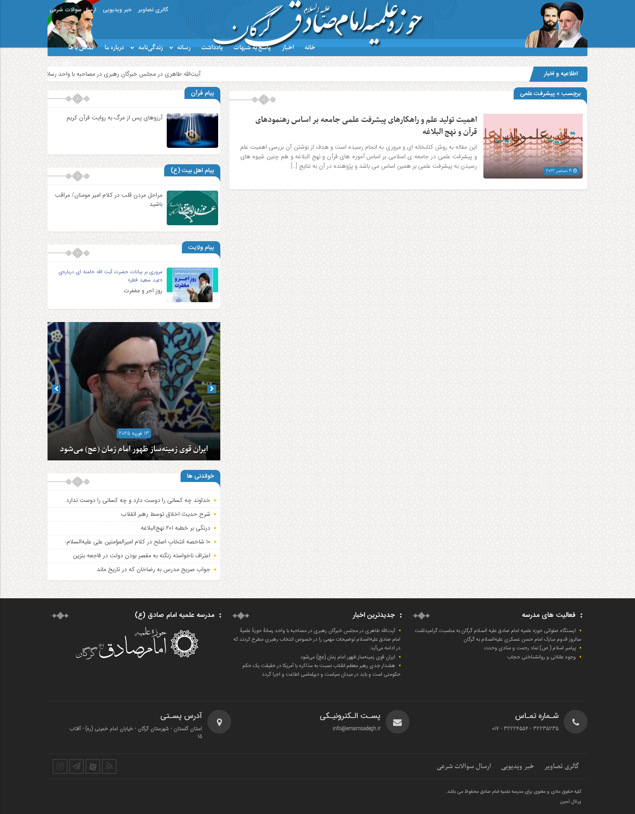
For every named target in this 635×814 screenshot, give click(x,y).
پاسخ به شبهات (252, 47)
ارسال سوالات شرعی (73, 10)
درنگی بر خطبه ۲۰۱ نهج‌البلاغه (175, 528)
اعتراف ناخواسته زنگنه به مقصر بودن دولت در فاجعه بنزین (141, 555)
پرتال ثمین (570, 802)
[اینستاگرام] (60, 766)
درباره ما (114, 47)
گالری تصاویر (153, 10)
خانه (310, 47)
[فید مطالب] (109, 766)
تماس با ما (81, 47)
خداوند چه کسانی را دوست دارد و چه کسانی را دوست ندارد (138, 500)
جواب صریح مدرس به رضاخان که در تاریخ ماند (153, 569)
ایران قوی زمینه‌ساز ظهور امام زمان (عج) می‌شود (134, 449)
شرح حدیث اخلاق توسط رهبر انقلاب (165, 514)
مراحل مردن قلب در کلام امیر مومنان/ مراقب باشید (108, 199)
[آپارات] (93, 766)
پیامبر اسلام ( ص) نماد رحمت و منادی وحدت (530, 648)
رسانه (183, 47)
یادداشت (212, 47)
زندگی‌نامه (150, 47)
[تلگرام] (76, 766)
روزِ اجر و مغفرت (143, 290)
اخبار (288, 47)
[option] (134, 391)
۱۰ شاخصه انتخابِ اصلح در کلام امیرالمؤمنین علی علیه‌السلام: (137, 541)
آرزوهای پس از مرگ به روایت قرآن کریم (114, 117)
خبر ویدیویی (117, 10)
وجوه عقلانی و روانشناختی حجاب (541, 657)
